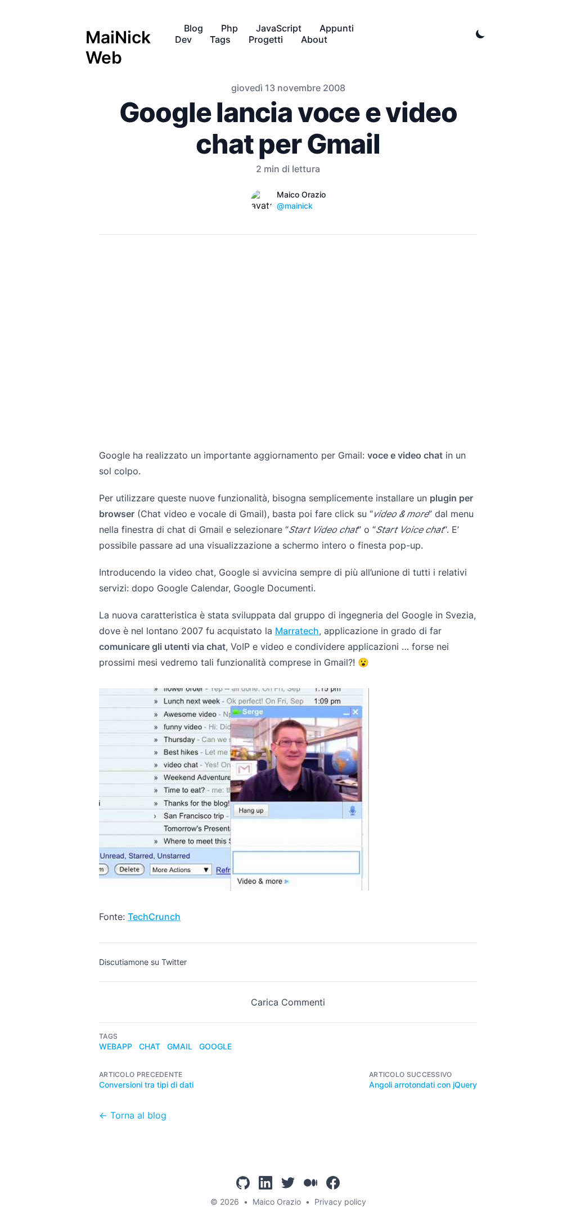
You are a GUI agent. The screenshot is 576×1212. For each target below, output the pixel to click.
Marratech (297, 630)
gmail (179, 1046)
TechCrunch (154, 916)
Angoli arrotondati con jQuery (423, 1084)
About (314, 39)
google (215, 1046)
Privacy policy (340, 1201)
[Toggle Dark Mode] (480, 34)
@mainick (295, 205)
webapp (115, 1046)
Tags (220, 39)
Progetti (266, 39)
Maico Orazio (277, 1201)
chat (149, 1046)
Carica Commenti (288, 1002)
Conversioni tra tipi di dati (146, 1084)
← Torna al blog (132, 1115)
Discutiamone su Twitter (143, 962)
